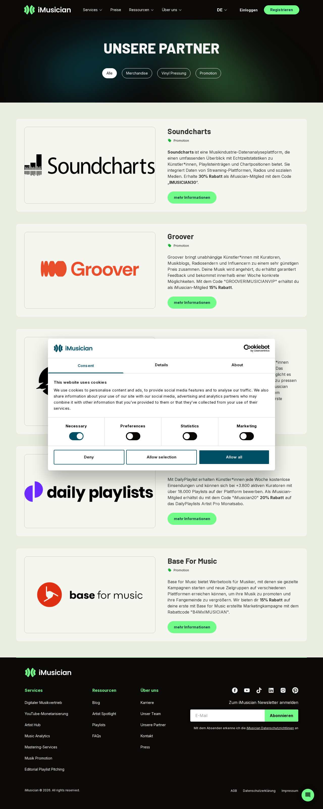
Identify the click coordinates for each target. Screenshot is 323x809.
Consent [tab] (86, 365)
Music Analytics (37, 736)
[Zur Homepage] (47, 10)
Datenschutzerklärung (259, 791)
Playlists (98, 725)
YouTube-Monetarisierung (46, 714)
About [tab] (237, 364)
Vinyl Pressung (174, 73)
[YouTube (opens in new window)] (247, 690)
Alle (109, 73)
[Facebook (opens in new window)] (235, 690)
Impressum (290, 791)
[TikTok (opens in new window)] (259, 690)
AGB (234, 791)
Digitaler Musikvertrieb (43, 702)
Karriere (147, 702)
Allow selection (162, 457)
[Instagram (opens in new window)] (283, 690)
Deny (89, 457)
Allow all (234, 457)
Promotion (208, 73)
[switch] (133, 436)
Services (90, 10)
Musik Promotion (38, 758)
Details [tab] (161, 364)
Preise (116, 10)
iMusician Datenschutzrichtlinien (270, 728)
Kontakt (147, 736)
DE (220, 9)
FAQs (96, 736)
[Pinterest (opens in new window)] (295, 690)
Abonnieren (281, 715)
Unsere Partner (153, 725)
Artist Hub (33, 725)
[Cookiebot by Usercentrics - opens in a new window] (247, 348)
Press (145, 747)
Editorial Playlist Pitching (44, 769)
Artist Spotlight (104, 714)
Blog (96, 702)
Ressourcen (139, 10)
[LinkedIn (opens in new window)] (271, 690)
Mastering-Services (41, 747)
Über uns (169, 10)
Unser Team (151, 714)
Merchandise (137, 73)
